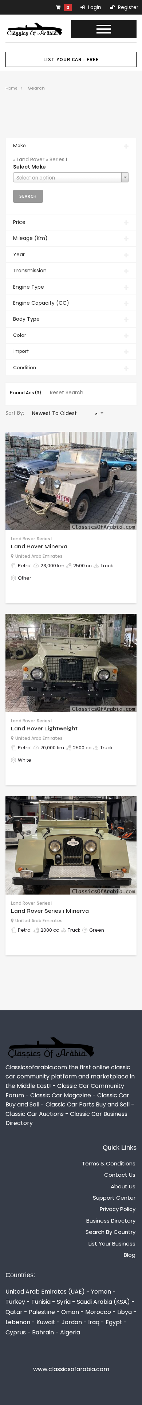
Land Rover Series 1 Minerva (50, 910)
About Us (123, 1186)
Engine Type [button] (28, 287)
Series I (44, 539)
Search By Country (110, 1232)
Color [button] (19, 335)
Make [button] (19, 145)
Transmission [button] (30, 270)
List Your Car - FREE (71, 59)
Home (11, 88)
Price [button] (19, 222)
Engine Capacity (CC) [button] (41, 303)
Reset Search (66, 392)
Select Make (29, 166)
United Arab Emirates (39, 556)
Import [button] (21, 351)
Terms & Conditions (108, 1163)
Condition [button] (24, 367)
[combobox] (71, 177)
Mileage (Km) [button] (30, 238)
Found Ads (25, 393)
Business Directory (110, 1220)
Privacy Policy (117, 1209)
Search (36, 88)
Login (94, 7)
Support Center (114, 1197)
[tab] (71, 146)
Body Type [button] (26, 319)
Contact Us (119, 1175)
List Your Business (111, 1243)
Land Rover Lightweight (44, 728)
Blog (129, 1255)
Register (127, 7)
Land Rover (23, 539)
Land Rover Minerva (39, 546)
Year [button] (19, 254)
